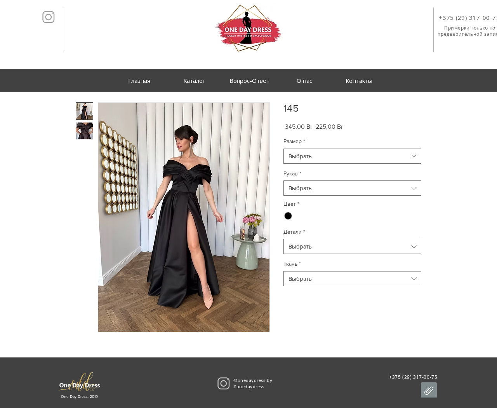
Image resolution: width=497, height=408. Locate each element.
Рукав (292, 173)
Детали (294, 232)
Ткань (292, 264)
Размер (294, 141)
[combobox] (352, 156)
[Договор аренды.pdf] (429, 391)
